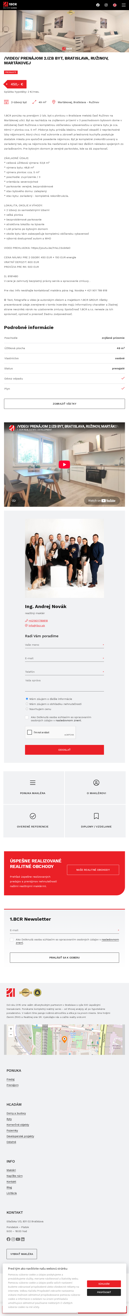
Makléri (11, 1170)
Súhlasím (104, 1283)
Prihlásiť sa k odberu (64, 957)
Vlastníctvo (11, 358)
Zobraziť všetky (64, 403)
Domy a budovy (16, 1113)
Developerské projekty (20, 1136)
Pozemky (12, 1130)
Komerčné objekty (18, 1124)
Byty (9, 1119)
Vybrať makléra (21, 1254)
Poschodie (10, 337)
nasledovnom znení (68, 720)
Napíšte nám (15, 1175)
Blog (9, 1187)
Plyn (7, 388)
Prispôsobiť (104, 1292)
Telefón (30, 671)
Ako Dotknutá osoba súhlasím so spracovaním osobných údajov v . (61, 719)
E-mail (29, 658)
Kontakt (11, 1181)
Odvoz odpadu (13, 378)
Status (8, 368)
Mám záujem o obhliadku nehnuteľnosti (55, 704)
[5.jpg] (37, 31)
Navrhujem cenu (40, 709)
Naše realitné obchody (93, 869)
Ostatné (11, 1141)
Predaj (10, 1079)
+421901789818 (38, 620)
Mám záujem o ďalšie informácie (50, 699)
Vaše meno (32, 644)
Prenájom (12, 1085)
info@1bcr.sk (37, 625)
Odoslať (64, 749)
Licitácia (12, 1193)
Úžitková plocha (14, 348)
